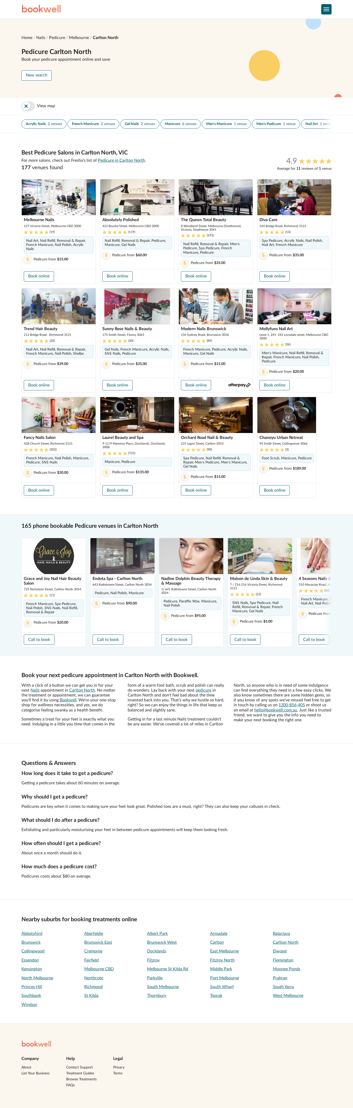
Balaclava (281, 934)
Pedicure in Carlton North (121, 160)
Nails (40, 38)
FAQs (70, 1085)
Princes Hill (31, 987)
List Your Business (35, 1073)
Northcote (93, 978)
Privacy (119, 1067)
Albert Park (157, 934)
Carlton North (105, 38)
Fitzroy (153, 960)
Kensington (31, 969)
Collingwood (32, 951)
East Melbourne (224, 951)
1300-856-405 (292, 705)
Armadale (218, 934)
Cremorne (93, 951)
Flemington (283, 960)
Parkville (155, 978)
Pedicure (57, 38)
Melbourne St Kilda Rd (167, 969)
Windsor (29, 1005)
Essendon (30, 960)
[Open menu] (326, 9)
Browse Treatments (81, 1079)
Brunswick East (98, 942)
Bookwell (68, 700)
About (26, 1067)
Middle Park (221, 969)
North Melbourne (37, 978)
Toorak (216, 996)
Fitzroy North (222, 960)
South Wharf (222, 987)
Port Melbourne (224, 978)
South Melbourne (163, 987)
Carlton (217, 942)
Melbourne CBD (99, 969)
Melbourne (79, 38)
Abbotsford (31, 934)
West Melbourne (288, 996)
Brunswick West (162, 942)
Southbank (31, 996)
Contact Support (79, 1067)
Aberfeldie (93, 934)
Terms (117, 1073)
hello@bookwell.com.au (275, 710)
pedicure (203, 690)
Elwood (280, 951)
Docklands (156, 951)
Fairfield (91, 960)
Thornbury (156, 996)
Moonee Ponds (286, 969)
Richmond (93, 987)
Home (26, 38)
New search (36, 75)
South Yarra (283, 987)
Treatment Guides (80, 1073)
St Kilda (91, 996)
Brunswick (31, 942)
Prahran (280, 978)
